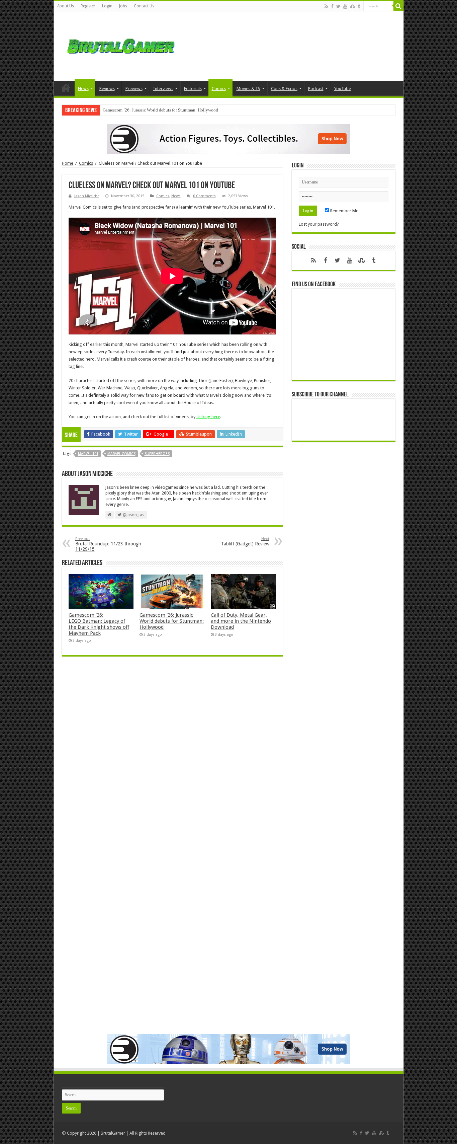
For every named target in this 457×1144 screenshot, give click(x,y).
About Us (65, 6)
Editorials (193, 88)
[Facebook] (332, 6)
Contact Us (144, 6)
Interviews (163, 88)
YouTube (342, 88)
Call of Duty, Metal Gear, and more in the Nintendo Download (241, 621)
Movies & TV (248, 88)
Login (107, 6)
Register (88, 6)
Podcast (316, 88)
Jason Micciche (86, 196)
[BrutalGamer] (121, 45)
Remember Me (343, 210)
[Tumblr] (359, 6)
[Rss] (326, 6)
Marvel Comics (121, 454)
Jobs (123, 6)
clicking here (208, 416)
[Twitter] (338, 6)
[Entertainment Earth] (228, 138)
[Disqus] (172, 758)
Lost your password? (319, 224)
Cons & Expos (284, 88)
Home (66, 88)
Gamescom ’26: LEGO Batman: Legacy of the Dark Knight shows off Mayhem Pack (99, 624)
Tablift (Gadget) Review (245, 541)
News (83, 88)
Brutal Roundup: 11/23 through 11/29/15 (108, 544)
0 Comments (204, 196)
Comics (219, 88)
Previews (134, 88)
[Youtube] (345, 6)
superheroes (157, 454)
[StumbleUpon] (352, 6)
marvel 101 (88, 454)
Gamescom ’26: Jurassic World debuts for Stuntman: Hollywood (160, 109)
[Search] (398, 6)
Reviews (107, 88)
